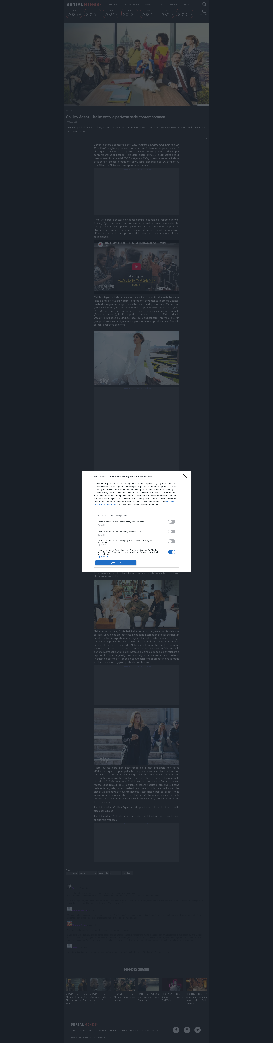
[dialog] (136, 521)
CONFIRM (116, 563)
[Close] (185, 476)
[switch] (171, 522)
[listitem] (136, 515)
